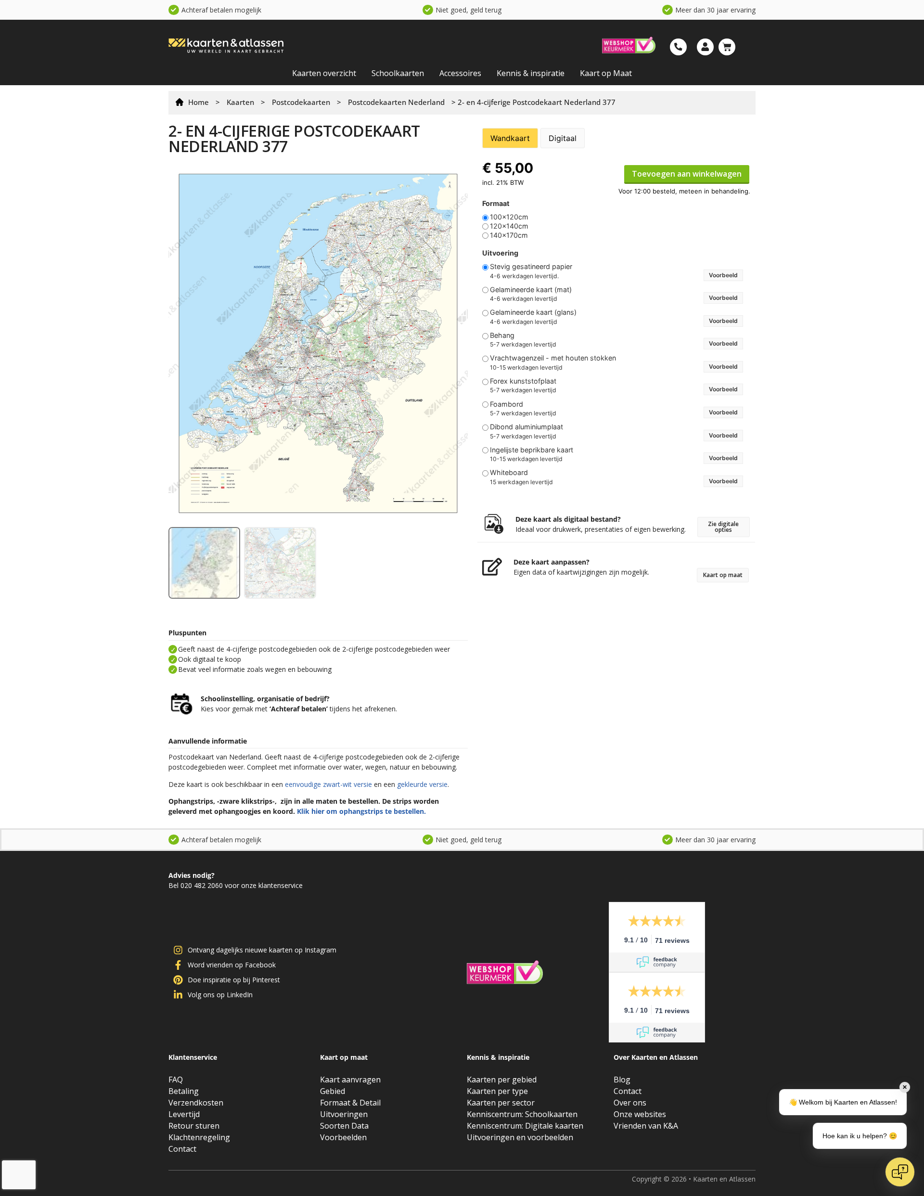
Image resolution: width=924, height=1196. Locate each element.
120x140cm (509, 226)
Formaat (496, 203)
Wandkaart (510, 138)
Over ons (630, 1102)
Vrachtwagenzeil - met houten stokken (553, 358)
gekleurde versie (422, 784)
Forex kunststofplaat (523, 381)
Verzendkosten (195, 1102)
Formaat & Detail (350, 1102)
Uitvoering (500, 253)
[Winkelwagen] (727, 47)
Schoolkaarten (398, 73)
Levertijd (184, 1114)
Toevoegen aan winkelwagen (687, 173)
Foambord (506, 404)
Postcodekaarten (301, 102)
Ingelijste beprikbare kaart (531, 450)
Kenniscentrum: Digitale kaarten (525, 1125)
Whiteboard (509, 472)
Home (198, 102)
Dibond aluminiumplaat (526, 427)
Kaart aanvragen (350, 1079)
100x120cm (509, 217)
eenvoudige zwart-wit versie (328, 784)
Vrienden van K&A (646, 1125)
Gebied (332, 1091)
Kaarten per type (497, 1091)
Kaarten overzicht (324, 73)
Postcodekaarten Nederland (396, 102)
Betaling (183, 1091)
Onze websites (640, 1114)
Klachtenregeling (199, 1137)
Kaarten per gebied (502, 1079)
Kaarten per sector (501, 1102)
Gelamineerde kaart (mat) (531, 289)
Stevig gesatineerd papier (531, 266)
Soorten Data (344, 1125)
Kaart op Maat (606, 73)
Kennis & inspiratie (531, 73)
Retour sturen (193, 1125)
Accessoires (460, 73)
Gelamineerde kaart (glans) (533, 312)
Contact (182, 1149)
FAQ (175, 1079)
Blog (622, 1079)
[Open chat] (900, 1171)
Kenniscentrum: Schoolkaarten (522, 1114)
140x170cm (509, 235)
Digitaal (563, 138)
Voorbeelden (343, 1137)
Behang (502, 335)
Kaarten (240, 102)
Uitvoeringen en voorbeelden (520, 1137)
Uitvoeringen (344, 1114)
